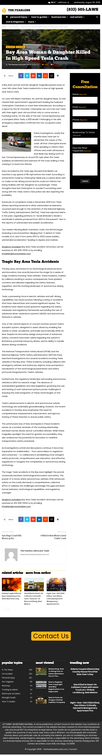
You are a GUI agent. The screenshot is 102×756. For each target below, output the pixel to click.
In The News (20, 47)
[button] (97, 17)
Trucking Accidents (31, 590)
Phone (80, 119)
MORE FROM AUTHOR (38, 572)
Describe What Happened (82, 149)
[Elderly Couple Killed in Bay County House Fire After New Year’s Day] (11, 584)
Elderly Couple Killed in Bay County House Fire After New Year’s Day (11, 596)
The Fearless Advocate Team (19, 64)
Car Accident (14, 27)
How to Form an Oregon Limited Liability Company (56, 699)
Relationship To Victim (84, 133)
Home (4, 27)
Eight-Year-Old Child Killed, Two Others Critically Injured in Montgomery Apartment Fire (55, 598)
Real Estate (76, 17)
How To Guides (39, 17)
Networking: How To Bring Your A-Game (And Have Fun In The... (56, 672)
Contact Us (51, 636)
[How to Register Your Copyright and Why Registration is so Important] (41, 684)
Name (80, 94)
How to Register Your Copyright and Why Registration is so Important (56, 687)
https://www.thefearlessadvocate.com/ (34, 554)
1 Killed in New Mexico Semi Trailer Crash (53, 537)
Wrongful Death (8, 590)
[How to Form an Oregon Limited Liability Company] (41, 700)
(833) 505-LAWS (82, 10)
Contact (73, 749)
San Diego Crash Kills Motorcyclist (12, 537)
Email (79, 107)
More (31, 21)
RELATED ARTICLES (12, 572)
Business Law (58, 17)
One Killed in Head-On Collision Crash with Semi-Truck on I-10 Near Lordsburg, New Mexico (33, 598)
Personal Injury (18, 17)
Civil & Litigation (15, 21)
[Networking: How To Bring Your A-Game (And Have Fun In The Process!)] (41, 671)
